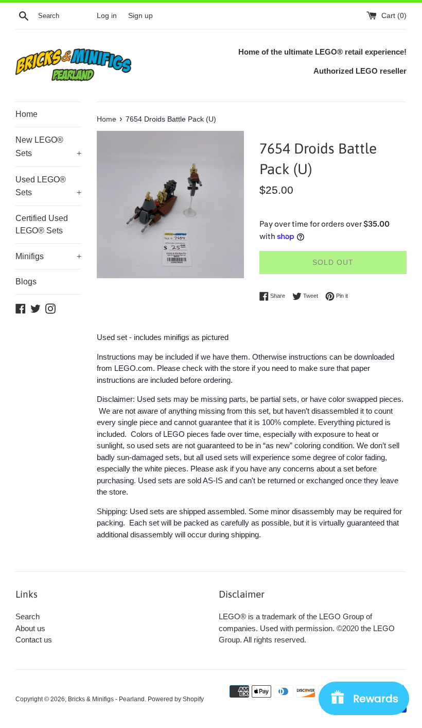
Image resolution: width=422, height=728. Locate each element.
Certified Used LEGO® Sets (41, 224)
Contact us (33, 639)
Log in (107, 16)
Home (26, 114)
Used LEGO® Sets (48, 186)
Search (27, 616)
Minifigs (48, 256)
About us (30, 628)
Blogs (26, 281)
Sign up (140, 16)
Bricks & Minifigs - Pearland (106, 699)
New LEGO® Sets (48, 147)
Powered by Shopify (176, 699)
